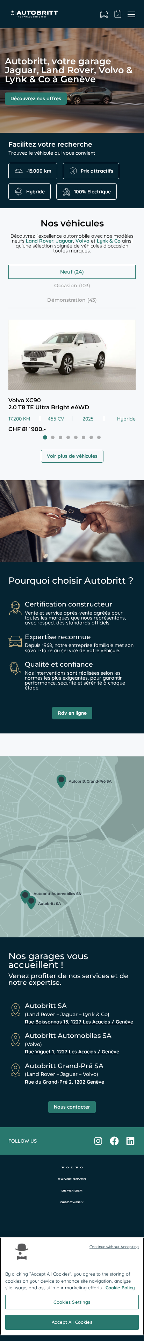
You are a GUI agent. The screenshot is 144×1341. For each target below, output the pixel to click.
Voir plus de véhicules (72, 456)
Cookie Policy (120, 1287)
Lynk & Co (109, 240)
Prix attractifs (97, 171)
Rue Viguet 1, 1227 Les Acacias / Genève (72, 1051)
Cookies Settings (71, 1302)
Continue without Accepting (114, 1246)
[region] (72, 1286)
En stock (104, 14)
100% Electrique (92, 191)
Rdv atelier (118, 14)
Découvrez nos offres (35, 98)
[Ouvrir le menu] (131, 14)
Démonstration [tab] (66, 300)
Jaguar (64, 240)
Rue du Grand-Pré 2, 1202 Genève (64, 1081)
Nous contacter (72, 1107)
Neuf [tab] (66, 272)
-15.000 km (38, 171)
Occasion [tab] (65, 285)
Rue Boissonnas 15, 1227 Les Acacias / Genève (79, 1021)
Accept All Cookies (72, 1322)
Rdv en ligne (72, 713)
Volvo (82, 240)
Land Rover (39, 240)
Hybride (35, 191)
